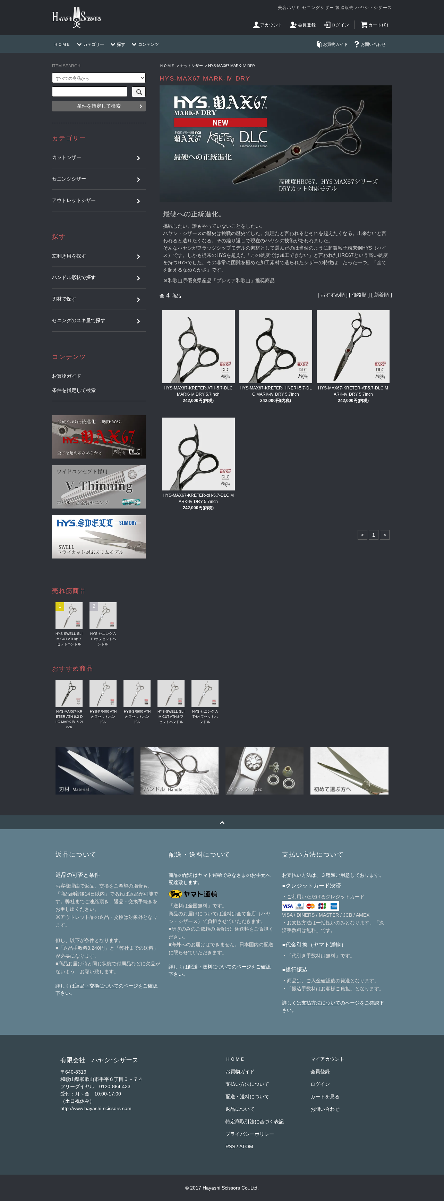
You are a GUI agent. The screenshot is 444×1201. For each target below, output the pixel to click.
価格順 (359, 294)
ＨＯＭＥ (62, 44)
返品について (240, 1109)
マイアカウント (327, 1059)
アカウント (271, 25)
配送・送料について (210, 966)
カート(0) (378, 25)
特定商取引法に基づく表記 (254, 1121)
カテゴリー (93, 44)
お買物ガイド (335, 44)
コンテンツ (148, 44)
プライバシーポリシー (249, 1134)
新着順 (381, 294)
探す (121, 44)
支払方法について (320, 1003)
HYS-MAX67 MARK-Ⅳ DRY (231, 66)
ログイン (340, 25)
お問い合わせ (373, 44)
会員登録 (307, 25)
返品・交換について (97, 986)
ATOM (246, 1146)
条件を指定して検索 (99, 106)
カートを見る (325, 1096)
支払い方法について (247, 1084)
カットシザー (191, 66)
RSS (230, 1146)
